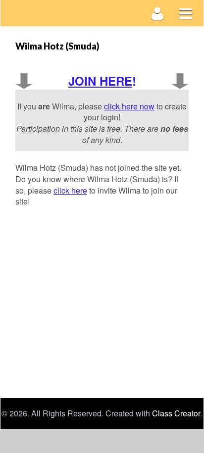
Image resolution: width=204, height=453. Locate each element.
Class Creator (176, 413)
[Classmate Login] (158, 13)
